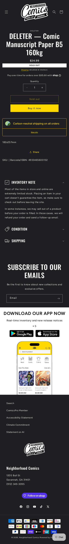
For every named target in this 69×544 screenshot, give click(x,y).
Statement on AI (15, 432)
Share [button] (36, 152)
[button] (6, 12)
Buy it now (34, 108)
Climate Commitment (18, 425)
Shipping (25, 70)
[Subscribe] (58, 298)
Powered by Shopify (49, 537)
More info (34, 132)
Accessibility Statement (19, 417)
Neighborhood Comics (29, 537)
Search (10, 403)
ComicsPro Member (17, 410)
